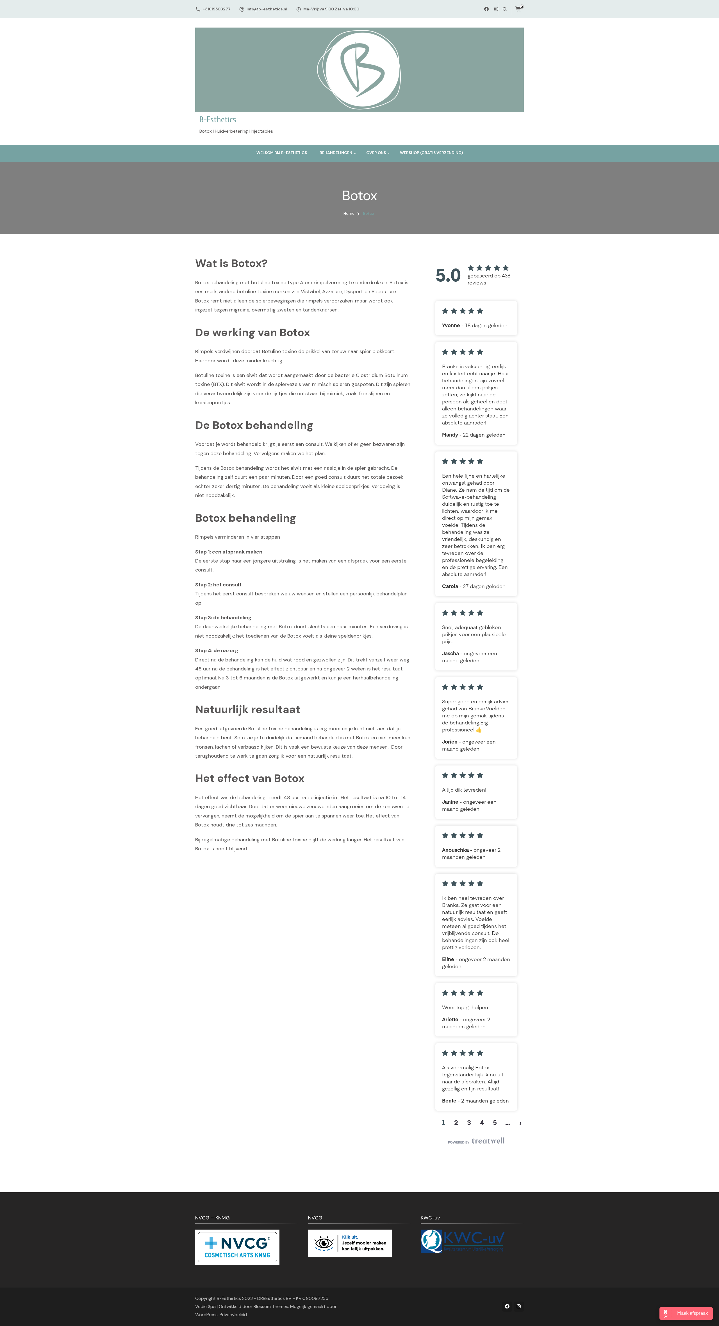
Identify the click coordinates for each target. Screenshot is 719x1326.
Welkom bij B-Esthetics (281, 152)
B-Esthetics (217, 120)
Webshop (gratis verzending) (431, 152)
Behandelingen (336, 152)
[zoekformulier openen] (504, 9)
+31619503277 (217, 9)
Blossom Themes (271, 1306)
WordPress (206, 1315)
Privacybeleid (233, 1315)
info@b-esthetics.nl (267, 9)
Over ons (376, 152)
